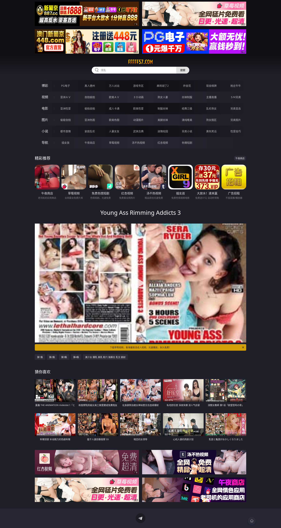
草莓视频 (114, 142)
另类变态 (235, 108)
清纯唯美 (187, 120)
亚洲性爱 (65, 108)
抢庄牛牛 (235, 86)
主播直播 (211, 97)
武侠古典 (138, 131)
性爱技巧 (235, 131)
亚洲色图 (90, 120)
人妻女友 (114, 131)
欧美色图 (114, 120)
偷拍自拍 (90, 108)
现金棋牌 (211, 86)
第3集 (64, 357)
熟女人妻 (163, 97)
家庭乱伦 (90, 131)
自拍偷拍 (90, 97)
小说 (45, 131)
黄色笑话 (211, 131)
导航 (45, 142)
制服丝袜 (163, 108)
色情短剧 (187, 142)
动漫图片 (138, 120)
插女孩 (65, 142)
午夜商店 (90, 142)
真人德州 (90, 86)
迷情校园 (163, 131)
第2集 (52, 357)
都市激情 (65, 131)
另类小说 (187, 131)
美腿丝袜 (163, 120)
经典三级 (187, 108)
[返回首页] (252, 521)
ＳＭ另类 (235, 97)
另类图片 (235, 120)
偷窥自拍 (65, 120)
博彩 (45, 85)
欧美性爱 (138, 108)
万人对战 (114, 86)
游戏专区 (138, 86)
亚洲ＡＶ (65, 97)
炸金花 (187, 86)
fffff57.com (140, 62)
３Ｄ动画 (138, 97)
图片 (45, 120)
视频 (45, 97)
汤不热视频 (138, 142)
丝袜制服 (187, 97)
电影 (45, 108)
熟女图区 (211, 120)
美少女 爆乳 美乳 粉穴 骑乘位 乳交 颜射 (105, 357)
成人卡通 (114, 108)
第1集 (40, 357)
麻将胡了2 (163, 86)
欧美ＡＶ (114, 97)
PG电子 (65, 86)
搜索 (182, 70)
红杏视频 (163, 142)
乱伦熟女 (211, 108)
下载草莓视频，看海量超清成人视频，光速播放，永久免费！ (140, 347)
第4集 (76, 357)
